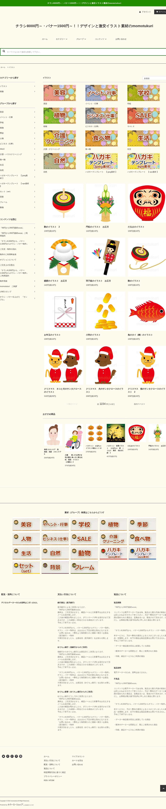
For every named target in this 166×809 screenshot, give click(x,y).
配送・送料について (52, 764)
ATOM (51, 780)
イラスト (12, 67)
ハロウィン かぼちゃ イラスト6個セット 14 (94, 447)
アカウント (146, 12)
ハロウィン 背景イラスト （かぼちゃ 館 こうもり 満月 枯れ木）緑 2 (115, 449)
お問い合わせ (121, 39)
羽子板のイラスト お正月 (98, 281)
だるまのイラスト (134, 446)
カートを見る (77, 760)
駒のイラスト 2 (52, 227)
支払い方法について (52, 760)
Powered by (3, 805)
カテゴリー (60, 39)
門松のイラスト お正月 (97, 227)
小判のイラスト (93, 335)
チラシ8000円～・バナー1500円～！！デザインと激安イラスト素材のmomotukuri (84, 26)
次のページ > (139, 404)
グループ (80, 39)
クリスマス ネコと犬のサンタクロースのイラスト (62, 390)
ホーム (45, 39)
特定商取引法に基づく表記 (55, 772)
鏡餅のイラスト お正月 (55, 281)
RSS (45, 780)
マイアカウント (78, 756)
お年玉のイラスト (52, 335)
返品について (49, 768)
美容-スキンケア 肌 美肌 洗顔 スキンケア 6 (53, 452)
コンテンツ (99, 39)
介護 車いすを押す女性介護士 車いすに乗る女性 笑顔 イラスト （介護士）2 (73, 458)
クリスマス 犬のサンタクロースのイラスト (104, 390)
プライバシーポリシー (53, 776)
